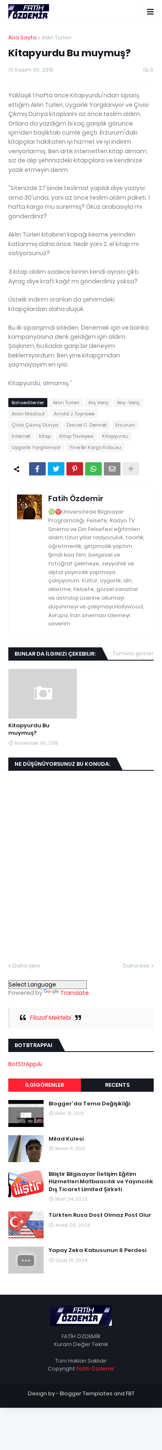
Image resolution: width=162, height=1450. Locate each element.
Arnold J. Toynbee (74, 413)
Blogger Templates (86, 1393)
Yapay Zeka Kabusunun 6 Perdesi (97, 1250)
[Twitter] (56, 468)
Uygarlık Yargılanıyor (36, 447)
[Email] (112, 468)
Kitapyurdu (115, 436)
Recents (117, 1085)
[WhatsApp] (93, 468)
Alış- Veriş (128, 402)
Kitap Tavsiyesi (76, 436)
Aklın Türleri (56, 37)
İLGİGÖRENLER (44, 1085)
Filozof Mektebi (50, 1017)
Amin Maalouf (28, 413)
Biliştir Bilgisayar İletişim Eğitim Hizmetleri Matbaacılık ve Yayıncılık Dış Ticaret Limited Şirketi (101, 1181)
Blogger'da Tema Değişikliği (89, 1103)
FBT (130, 1393)
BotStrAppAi (25, 1064)
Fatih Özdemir (75, 498)
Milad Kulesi (66, 1139)
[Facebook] (37, 468)
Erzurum (125, 425)
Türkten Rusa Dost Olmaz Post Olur (100, 1215)
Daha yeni (26, 966)
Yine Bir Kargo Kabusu (95, 447)
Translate (74, 993)
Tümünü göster (133, 653)
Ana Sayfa (22, 37)
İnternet (21, 436)
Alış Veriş (98, 402)
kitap (45, 436)
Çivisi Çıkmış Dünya (35, 425)
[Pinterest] (74, 468)
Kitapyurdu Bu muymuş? (28, 729)
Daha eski (136, 966)
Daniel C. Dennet (87, 425)
